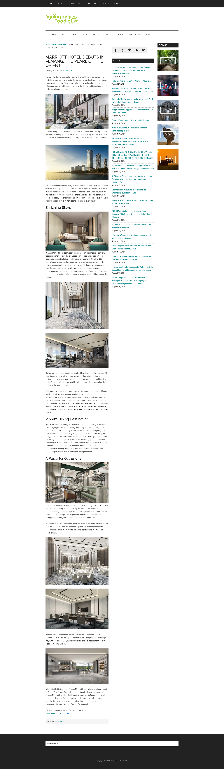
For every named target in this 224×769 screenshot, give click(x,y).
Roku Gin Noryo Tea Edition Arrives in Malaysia (131, 81)
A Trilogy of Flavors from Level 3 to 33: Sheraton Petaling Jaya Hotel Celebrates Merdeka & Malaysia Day (132, 179)
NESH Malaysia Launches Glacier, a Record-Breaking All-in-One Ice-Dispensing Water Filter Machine (131, 214)
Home (48, 44)
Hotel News (62, 44)
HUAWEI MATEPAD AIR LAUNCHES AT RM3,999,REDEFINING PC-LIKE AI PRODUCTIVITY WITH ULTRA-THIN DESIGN (132, 141)
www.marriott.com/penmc (56, 713)
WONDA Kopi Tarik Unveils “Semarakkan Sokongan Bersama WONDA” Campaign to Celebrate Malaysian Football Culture (129, 280)
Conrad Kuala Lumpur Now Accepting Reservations (133, 120)
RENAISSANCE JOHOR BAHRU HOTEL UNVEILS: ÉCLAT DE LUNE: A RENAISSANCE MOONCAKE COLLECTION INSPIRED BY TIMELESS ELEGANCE (132, 155)
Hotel (54, 44)
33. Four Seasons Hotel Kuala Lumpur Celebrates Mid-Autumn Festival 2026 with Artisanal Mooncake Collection (132, 70)
